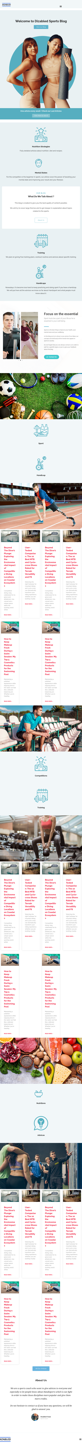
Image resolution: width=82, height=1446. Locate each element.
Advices (41, 1135)
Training (41, 807)
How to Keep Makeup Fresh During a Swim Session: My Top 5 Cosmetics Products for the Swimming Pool (10, 657)
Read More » (8, 615)
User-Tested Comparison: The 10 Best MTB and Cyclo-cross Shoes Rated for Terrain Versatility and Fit (31, 562)
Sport (41, 443)
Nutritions (41, 1103)
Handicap (41, 475)
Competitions (41, 776)
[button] (60, 6)
